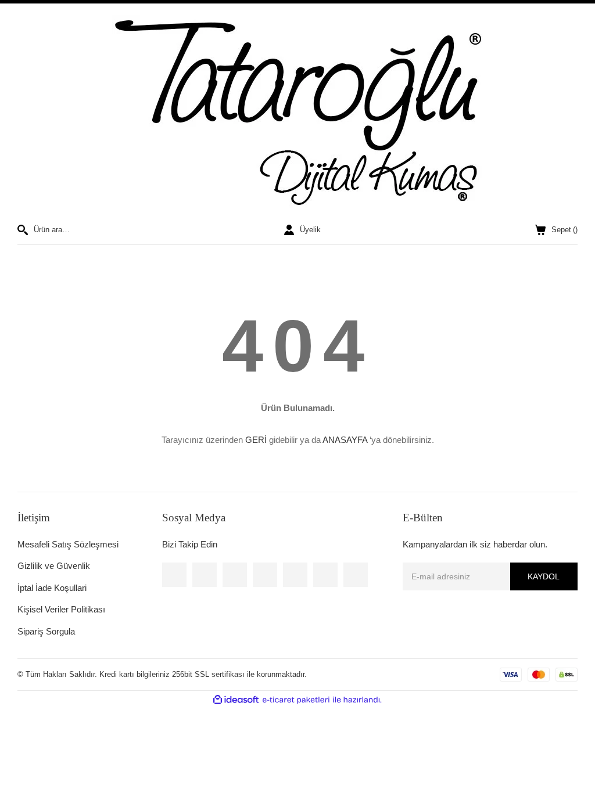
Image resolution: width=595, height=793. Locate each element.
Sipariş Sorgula (46, 631)
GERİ (256, 440)
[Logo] (297, 113)
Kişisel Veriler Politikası (61, 609)
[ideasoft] (236, 700)
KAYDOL (544, 576)
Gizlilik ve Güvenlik (53, 566)
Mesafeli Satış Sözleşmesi (68, 544)
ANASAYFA (344, 440)
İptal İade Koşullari (52, 588)
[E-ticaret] (296, 700)
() (564, 229)
